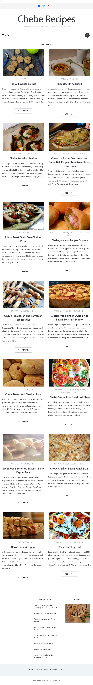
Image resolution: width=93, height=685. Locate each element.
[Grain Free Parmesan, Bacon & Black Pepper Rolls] (23, 447)
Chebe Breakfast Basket (23, 158)
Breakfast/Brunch (70, 79)
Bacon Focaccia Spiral (23, 547)
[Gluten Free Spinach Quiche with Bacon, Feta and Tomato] (69, 294)
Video (69, 235)
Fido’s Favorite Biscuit (23, 83)
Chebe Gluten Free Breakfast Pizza (70, 397)
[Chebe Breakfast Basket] (23, 137)
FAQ (62, 669)
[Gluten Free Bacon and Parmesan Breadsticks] (23, 294)
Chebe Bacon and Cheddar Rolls (23, 394)
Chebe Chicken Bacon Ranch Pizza (69, 468)
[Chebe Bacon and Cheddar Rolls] (23, 372)
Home (31, 669)
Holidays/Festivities (79, 233)
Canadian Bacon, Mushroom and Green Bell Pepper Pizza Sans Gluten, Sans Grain (70, 162)
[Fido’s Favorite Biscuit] (23, 62)
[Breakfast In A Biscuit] (69, 62)
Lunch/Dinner (32, 154)
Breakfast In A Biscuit (69, 83)
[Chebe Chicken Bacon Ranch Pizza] (69, 447)
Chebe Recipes (46, 19)
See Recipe (23, 111)
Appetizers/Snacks (59, 233)
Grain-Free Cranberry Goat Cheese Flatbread (44, 656)
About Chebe (42, 669)
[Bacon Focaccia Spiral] (23, 525)
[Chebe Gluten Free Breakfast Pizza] (69, 372)
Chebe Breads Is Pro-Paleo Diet (46, 613)
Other (23, 79)
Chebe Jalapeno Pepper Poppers (70, 240)
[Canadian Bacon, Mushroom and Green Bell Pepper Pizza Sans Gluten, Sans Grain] (69, 137)
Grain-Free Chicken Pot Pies (44, 643)
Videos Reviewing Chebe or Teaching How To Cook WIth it (45, 606)
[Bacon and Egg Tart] (69, 525)
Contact (54, 669)
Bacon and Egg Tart (69, 547)
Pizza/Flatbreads (76, 154)
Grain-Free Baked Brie (42, 649)
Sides (33, 311)
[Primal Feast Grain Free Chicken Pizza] (23, 216)
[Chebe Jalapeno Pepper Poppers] (69, 216)
